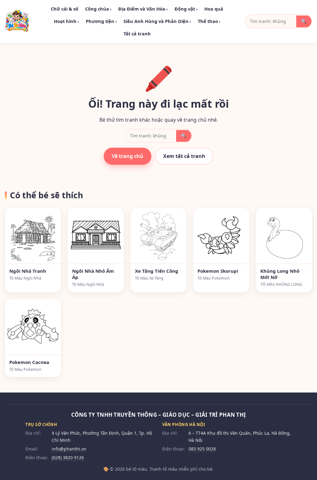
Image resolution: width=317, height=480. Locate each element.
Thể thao (209, 21)
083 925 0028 (202, 449)
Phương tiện (101, 21)
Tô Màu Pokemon (214, 278)
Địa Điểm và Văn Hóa (143, 9)
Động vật (186, 9)
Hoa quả (213, 9)
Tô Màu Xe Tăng (149, 278)
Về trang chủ (127, 156)
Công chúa (98, 9)
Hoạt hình (66, 21)
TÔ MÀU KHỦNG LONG (281, 284)
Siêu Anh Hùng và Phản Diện (157, 21)
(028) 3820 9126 (68, 457)
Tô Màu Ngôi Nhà (25, 278)
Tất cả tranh (137, 33)
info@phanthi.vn (69, 449)
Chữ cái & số (64, 9)
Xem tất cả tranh (184, 156)
